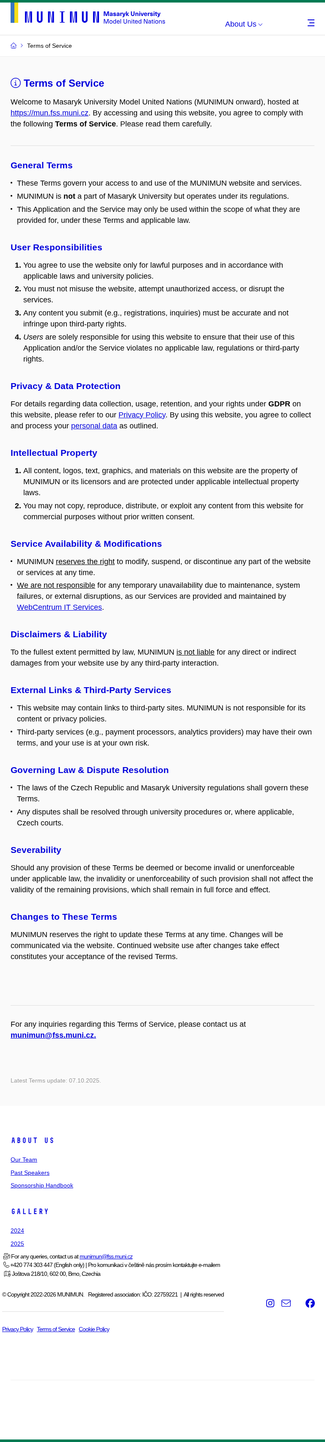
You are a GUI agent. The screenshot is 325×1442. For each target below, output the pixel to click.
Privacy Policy (141, 415)
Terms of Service (62, 83)
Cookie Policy (94, 1329)
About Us (33, 1140)
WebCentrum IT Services (59, 607)
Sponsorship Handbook (42, 1185)
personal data (94, 426)
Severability (36, 850)
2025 (17, 1243)
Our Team (24, 1159)
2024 (17, 1230)
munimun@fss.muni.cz (106, 1256)
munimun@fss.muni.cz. (53, 1035)
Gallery (30, 1211)
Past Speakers (30, 1172)
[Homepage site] (88, 11)
